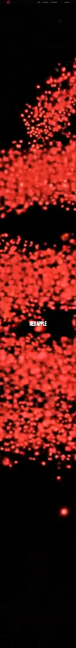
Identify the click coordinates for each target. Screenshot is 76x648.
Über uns (67, 2)
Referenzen (54, 2)
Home (38, 2)
